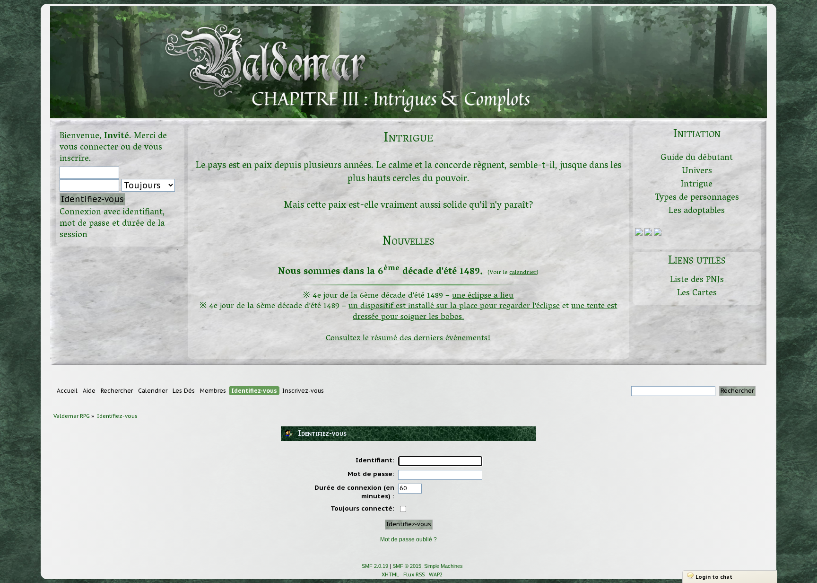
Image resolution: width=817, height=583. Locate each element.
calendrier (523, 273)
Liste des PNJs (697, 280)
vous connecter (89, 148)
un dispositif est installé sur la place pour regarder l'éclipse (454, 306)
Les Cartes (697, 293)
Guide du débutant (697, 158)
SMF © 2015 (406, 566)
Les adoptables (697, 211)
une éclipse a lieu (482, 296)
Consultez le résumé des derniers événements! (408, 338)
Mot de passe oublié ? (408, 539)
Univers (697, 171)
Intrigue (697, 185)
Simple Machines (443, 566)
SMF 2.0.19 (375, 566)
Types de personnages (697, 198)
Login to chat (713, 577)
